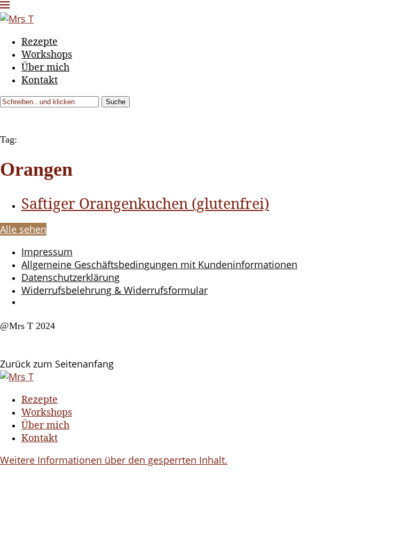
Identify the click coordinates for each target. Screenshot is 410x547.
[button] (113, 460)
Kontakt (39, 79)
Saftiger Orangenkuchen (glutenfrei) (145, 203)
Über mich (45, 66)
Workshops (46, 54)
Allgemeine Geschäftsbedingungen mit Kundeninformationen (159, 264)
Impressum (47, 251)
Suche (115, 102)
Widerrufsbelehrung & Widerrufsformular (114, 290)
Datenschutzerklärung (70, 277)
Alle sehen (23, 229)
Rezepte (39, 41)
